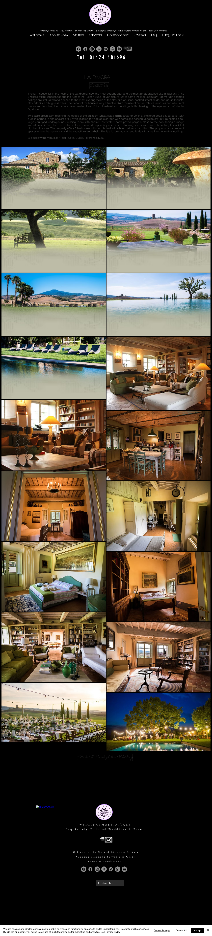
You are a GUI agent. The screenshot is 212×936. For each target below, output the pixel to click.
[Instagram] (92, 49)
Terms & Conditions (104, 861)
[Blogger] (78, 49)
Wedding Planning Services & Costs (105, 856)
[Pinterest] (105, 49)
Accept (197, 930)
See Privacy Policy (110, 932)
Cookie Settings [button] (162, 930)
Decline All (181, 930)
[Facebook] (85, 49)
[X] (99, 49)
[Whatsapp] (112, 49)
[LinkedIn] (119, 49)
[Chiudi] (208, 930)
